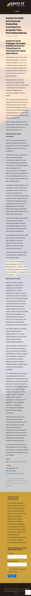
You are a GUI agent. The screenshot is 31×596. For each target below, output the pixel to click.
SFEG (23, 63)
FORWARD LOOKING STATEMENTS (12, 589)
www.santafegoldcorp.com (17, 462)
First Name (10, 553)
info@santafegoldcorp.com (15, 473)
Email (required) (13, 561)
